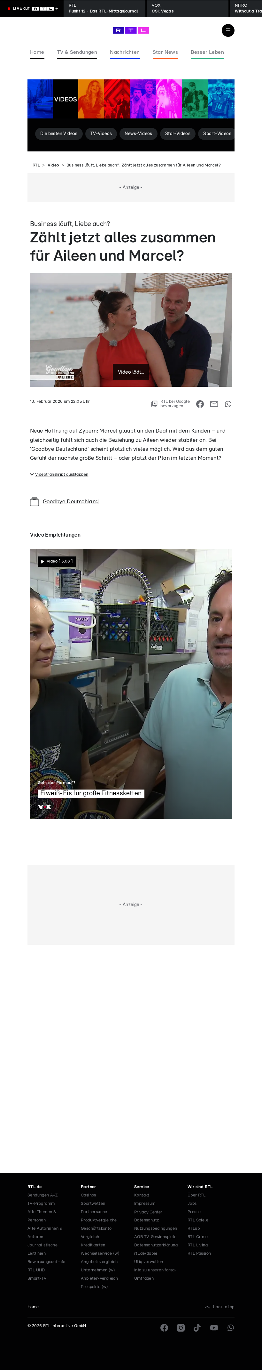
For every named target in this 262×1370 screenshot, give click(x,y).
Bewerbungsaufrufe (46, 1262)
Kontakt (142, 1195)
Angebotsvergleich (99, 1262)
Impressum (145, 1204)
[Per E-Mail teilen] (214, 404)
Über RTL (196, 1195)
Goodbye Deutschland (71, 501)
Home (33, 1307)
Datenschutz (146, 1220)
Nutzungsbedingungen (155, 1229)
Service (141, 1187)
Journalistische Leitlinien (42, 1249)
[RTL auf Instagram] (181, 1328)
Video (53, 165)
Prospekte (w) (94, 1287)
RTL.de (34, 1187)
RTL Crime (198, 1237)
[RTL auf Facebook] (164, 1328)
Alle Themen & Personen (41, 1216)
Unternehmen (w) (98, 1270)
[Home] (131, 30)
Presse (194, 1212)
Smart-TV (36, 1279)
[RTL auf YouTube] (214, 1328)
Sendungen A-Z (42, 1195)
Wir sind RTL (200, 1187)
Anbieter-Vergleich (99, 1279)
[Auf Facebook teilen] (200, 404)
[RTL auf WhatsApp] (231, 1328)
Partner (88, 1187)
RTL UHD (36, 1270)
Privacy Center (148, 1212)
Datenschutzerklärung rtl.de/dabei (156, 1249)
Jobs (192, 1204)
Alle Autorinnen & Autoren (45, 1233)
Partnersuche (94, 1212)
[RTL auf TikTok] (197, 1328)
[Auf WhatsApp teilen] (228, 404)
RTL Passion (199, 1254)
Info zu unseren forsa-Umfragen (155, 1274)
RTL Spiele (198, 1220)
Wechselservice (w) (100, 1254)
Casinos (88, 1195)
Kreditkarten (93, 1245)
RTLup (194, 1229)
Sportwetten (93, 1204)
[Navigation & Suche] (228, 30)
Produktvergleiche (99, 1220)
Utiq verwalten (148, 1262)
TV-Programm (41, 1204)
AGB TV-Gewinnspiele (155, 1237)
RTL (36, 165)
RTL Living (198, 1245)
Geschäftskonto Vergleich (96, 1233)
